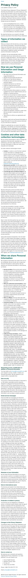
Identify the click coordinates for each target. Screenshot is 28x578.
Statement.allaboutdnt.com (16, 252)
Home (2, 1)
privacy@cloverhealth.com (17, 371)
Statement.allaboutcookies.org (11, 163)
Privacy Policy (13, 576)
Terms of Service (5, 576)
